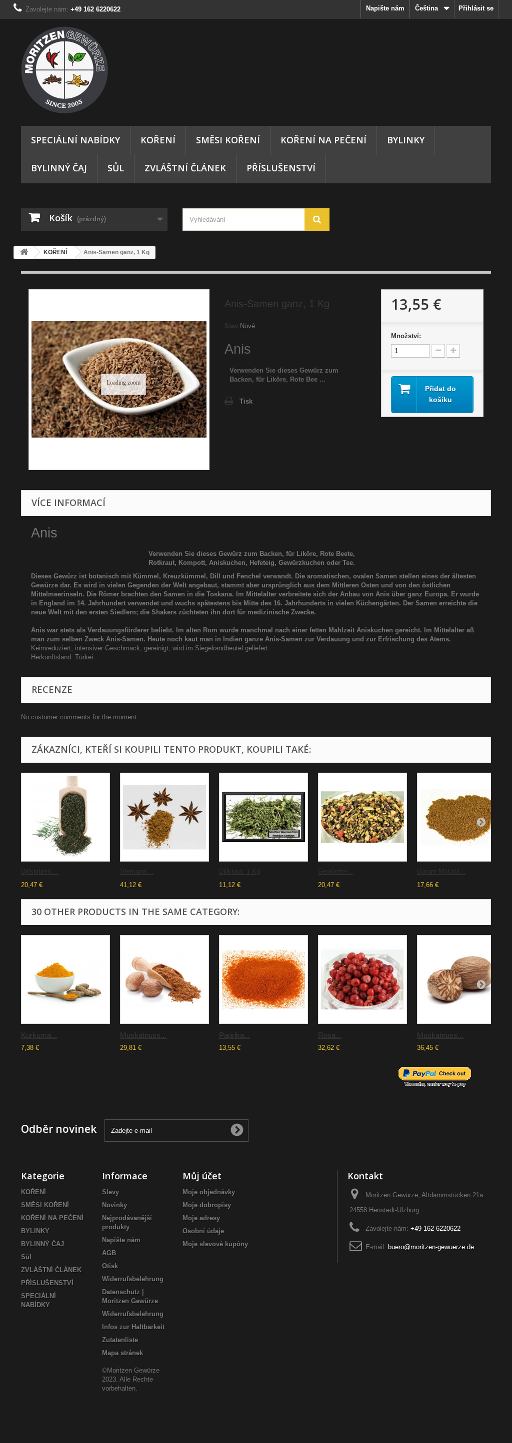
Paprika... (234, 1035)
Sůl (116, 168)
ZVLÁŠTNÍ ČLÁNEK (185, 168)
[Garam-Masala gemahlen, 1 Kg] (461, 817)
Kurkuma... (39, 1035)
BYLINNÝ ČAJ (59, 168)
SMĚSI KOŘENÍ (228, 140)
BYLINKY (405, 140)
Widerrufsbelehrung (133, 1279)
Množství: (406, 336)
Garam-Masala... (441, 871)
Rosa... (330, 1035)
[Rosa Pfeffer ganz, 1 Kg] (362, 979)
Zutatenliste (120, 1340)
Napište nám (385, 8)
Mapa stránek (122, 1353)
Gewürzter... (335, 871)
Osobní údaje (203, 1231)
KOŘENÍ (158, 140)
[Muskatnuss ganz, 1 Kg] (461, 979)
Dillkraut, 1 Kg (239, 871)
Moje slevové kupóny (215, 1244)
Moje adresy (201, 1218)
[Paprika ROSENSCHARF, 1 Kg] (263, 979)
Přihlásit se (476, 8)
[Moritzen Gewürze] (94, 69)
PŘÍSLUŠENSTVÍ (281, 168)
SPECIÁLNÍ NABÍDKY (75, 140)
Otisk (110, 1266)
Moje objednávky (208, 1192)
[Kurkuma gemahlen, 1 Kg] (65, 979)
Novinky (114, 1205)
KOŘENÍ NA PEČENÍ (323, 140)
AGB (109, 1253)
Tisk (246, 401)
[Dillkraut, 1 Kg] (263, 817)
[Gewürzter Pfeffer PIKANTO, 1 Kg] (362, 817)
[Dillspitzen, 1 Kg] (65, 817)
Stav (231, 326)
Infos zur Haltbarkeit (133, 1327)
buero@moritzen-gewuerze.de (431, 1247)
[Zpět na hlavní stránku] (24, 252)
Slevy (110, 1192)
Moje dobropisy (206, 1205)
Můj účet (202, 1176)
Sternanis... (137, 871)
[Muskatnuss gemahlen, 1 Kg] (164, 979)
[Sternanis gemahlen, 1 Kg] (164, 817)
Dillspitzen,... (40, 871)
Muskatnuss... (143, 1035)
